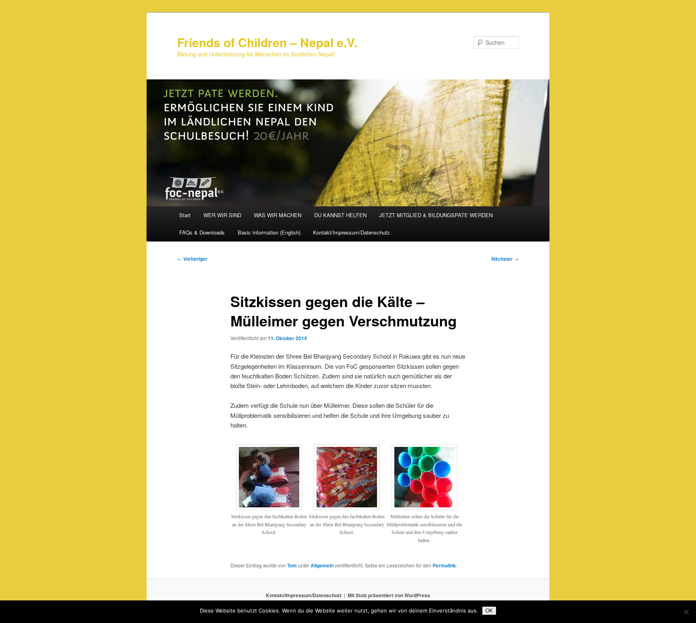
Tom (292, 565)
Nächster (505, 258)
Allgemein (322, 565)
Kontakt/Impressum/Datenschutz (351, 232)
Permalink (444, 565)
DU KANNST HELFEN (340, 215)
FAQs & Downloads (202, 232)
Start (185, 215)
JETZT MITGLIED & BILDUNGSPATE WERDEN (436, 215)
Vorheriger (192, 258)
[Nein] (686, 612)
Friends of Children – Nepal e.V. (267, 42)
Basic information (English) (269, 232)
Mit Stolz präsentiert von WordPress (389, 595)
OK (489, 611)
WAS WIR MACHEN (277, 215)
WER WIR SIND (222, 215)
